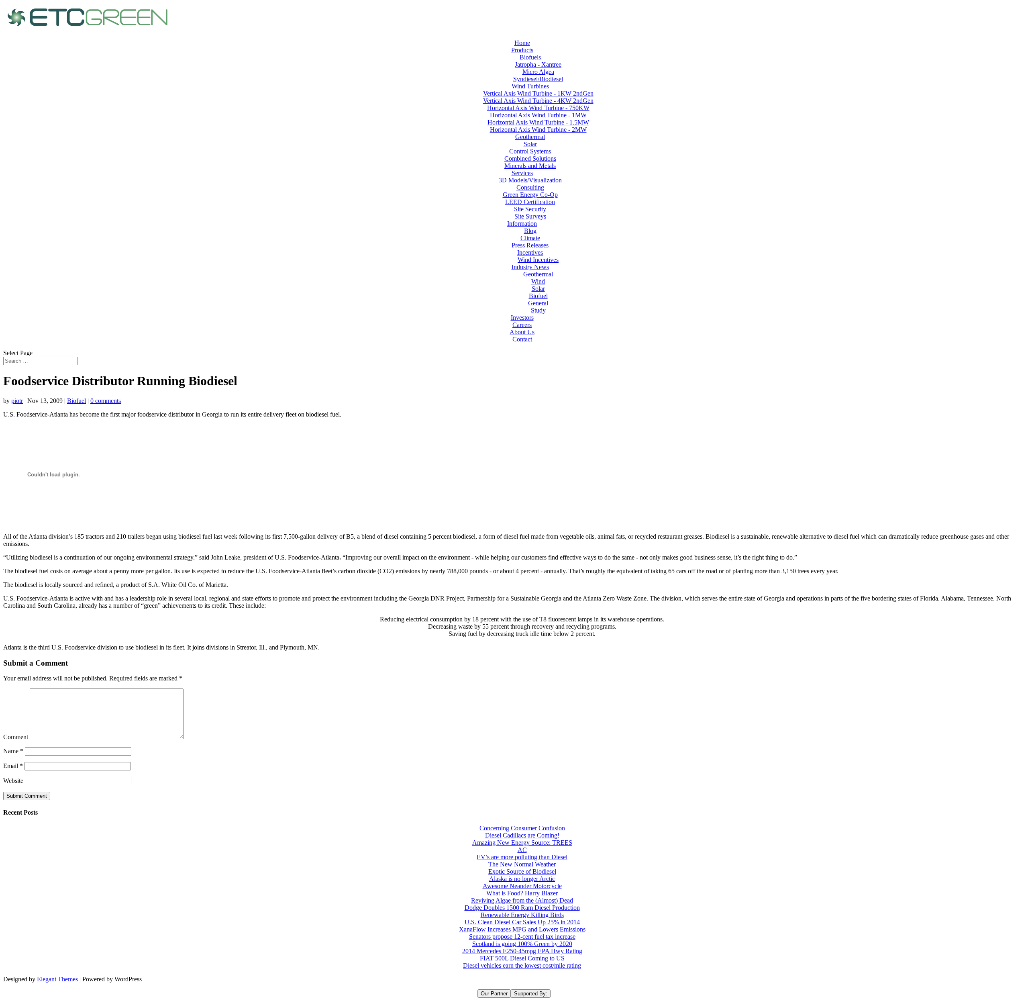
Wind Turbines (530, 86)
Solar (530, 144)
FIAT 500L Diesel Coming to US (522, 958)
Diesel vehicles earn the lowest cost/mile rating (522, 965)
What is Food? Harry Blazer (522, 893)
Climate (530, 238)
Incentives (530, 252)
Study (538, 310)
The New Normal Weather (522, 864)
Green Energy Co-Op (530, 194)
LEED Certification (530, 201)
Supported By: (530, 994)
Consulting (530, 187)
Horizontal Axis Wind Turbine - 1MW (538, 115)
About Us (522, 332)
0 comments (105, 400)
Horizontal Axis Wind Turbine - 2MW (538, 129)
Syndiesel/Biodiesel (538, 79)
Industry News (530, 267)
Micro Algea (538, 71)
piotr (17, 400)
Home (522, 42)
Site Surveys (530, 216)
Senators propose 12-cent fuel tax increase (522, 936)
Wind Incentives (538, 259)
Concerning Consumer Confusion (522, 828)
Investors (522, 317)
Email (13, 765)
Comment (15, 736)
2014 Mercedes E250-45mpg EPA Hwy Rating (522, 951)
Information (522, 223)
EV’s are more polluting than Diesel (522, 857)
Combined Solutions (530, 158)
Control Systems (530, 151)
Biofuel (538, 295)
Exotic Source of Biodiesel (522, 871)
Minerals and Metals (530, 165)
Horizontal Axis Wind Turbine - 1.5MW (538, 122)
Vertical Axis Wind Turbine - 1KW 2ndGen (538, 93)
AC (522, 849)
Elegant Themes (57, 979)
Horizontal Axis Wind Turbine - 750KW (538, 107)
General (538, 303)
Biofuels (530, 57)
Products (522, 50)
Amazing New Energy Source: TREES (522, 842)
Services (522, 173)
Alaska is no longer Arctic (522, 878)
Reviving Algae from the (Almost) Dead (522, 900)
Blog (530, 230)
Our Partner (494, 994)
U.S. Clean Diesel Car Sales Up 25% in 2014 (522, 922)
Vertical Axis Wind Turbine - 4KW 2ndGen (538, 100)
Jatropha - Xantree (538, 64)
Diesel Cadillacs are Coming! (522, 835)
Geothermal (530, 136)
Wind (538, 281)
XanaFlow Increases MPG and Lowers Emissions (522, 929)
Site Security (530, 209)
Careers (522, 324)
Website (13, 780)
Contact (522, 339)
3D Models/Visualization (530, 180)
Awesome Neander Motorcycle (522, 886)
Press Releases (530, 245)
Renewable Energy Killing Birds (522, 914)
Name (13, 751)
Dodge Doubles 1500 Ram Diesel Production (522, 907)
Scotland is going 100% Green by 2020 (522, 943)
